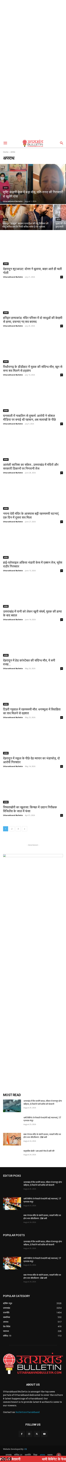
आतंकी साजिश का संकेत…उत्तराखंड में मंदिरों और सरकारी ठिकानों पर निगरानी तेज (30, 466)
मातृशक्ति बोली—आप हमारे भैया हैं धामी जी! (38, 1151)
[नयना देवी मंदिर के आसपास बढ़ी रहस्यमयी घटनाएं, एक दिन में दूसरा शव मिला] (33, 495)
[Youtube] (44, 1434)
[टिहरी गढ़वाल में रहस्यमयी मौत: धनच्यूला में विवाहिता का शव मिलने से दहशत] (33, 690)
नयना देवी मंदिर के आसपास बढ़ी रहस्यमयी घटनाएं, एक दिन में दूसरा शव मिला (31, 515)
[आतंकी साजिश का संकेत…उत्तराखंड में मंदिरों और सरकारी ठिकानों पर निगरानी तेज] (33, 446)
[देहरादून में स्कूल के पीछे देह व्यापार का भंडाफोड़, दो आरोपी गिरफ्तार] (33, 739)
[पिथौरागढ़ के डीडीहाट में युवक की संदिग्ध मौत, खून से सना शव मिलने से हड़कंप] (33, 348)
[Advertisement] (33, 35)
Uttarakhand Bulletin (13, 277)
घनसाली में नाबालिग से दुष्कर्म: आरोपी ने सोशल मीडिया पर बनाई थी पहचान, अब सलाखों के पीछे (29, 417)
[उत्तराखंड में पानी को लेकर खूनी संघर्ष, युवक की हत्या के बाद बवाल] (33, 593)
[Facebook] (22, 1434)
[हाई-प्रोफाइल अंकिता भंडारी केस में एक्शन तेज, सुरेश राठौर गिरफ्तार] (33, 544)
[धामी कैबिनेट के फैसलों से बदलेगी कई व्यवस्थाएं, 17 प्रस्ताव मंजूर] (12, 1122)
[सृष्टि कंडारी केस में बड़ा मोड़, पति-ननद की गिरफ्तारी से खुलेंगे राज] (33, 184)
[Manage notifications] (58, 1455)
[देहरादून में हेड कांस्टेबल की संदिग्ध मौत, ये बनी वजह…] (33, 641)
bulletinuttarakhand (28, 1412)
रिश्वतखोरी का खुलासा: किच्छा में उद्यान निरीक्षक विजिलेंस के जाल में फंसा (30, 809)
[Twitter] (37, 1434)
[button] (5, 143)
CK (25, 1449)
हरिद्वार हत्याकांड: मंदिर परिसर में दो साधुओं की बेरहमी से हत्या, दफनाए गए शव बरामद (32, 320)
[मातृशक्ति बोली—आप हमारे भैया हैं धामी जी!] (12, 1156)
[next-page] (24, 828)
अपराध (6, 188)
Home (5, 152)
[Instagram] (29, 1434)
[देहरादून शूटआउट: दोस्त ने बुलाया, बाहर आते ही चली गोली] (33, 250)
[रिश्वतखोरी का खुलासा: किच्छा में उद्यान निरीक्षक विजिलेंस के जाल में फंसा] (33, 788)
